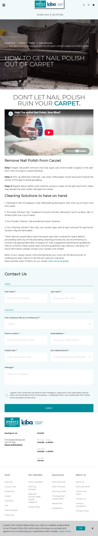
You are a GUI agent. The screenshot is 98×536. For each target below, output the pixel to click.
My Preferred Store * (60, 350)
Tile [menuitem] (6, 505)
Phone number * (12, 333)
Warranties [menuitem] (57, 503)
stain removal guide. (58, 261)
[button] (84, 5)
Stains (32, 43)
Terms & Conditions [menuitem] (81, 504)
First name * (10, 292)
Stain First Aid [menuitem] (58, 486)
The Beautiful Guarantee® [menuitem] (58, 497)
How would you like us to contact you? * (22, 318)
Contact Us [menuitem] (81, 499)
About (22, 43)
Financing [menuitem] (9, 515)
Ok (80, 528)
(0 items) (93, 5)
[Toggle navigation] (3, 5)
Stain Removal (45, 43)
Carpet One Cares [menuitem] (81, 492)
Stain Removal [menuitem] (58, 482)
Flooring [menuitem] (8, 482)
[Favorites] (88, 5)
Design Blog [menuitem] (34, 507)
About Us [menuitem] (80, 482)
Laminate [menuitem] (9, 501)
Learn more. (65, 531)
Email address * (57, 333)
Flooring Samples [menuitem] (32, 487)
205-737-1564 (57, 15)
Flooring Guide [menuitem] (59, 491)
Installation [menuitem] (57, 508)
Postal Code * (10, 350)
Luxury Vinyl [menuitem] (10, 486)
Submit (49, 408)
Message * (9, 367)
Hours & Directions (13, 445)
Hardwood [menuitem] (9, 491)
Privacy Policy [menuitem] (82, 511)
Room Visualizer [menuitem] (35, 482)
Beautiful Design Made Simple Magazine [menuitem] (34, 498)
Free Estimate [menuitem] (11, 510)
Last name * (56, 292)
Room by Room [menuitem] (83, 486)
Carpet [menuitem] (8, 496)
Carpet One (10, 43)
